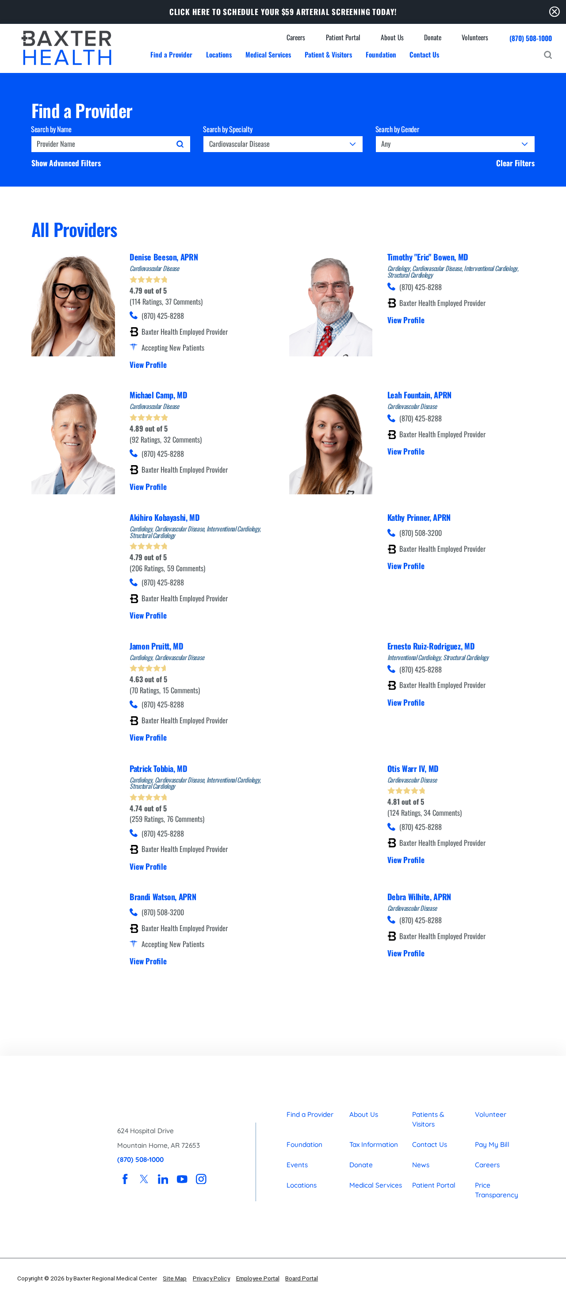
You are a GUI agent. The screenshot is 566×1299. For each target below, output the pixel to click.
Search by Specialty (227, 129)
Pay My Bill (492, 1144)
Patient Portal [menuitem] (343, 37)
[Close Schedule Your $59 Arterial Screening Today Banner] (554, 11)
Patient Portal (433, 1185)
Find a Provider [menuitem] (171, 54)
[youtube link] (182, 1179)
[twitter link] (144, 1179)
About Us (363, 1114)
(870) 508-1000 (530, 38)
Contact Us (429, 1144)
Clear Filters (515, 163)
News (420, 1165)
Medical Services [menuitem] (268, 54)
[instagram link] (201, 1179)
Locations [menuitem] (219, 54)
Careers (487, 1165)
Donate (361, 1165)
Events (297, 1165)
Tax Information (373, 1144)
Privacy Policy (211, 1278)
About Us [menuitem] (392, 37)
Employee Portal (257, 1278)
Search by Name (51, 129)
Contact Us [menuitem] (424, 54)
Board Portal (301, 1278)
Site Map (175, 1278)
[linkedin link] (163, 1179)
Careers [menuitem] (296, 37)
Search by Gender (397, 129)
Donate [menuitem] (432, 37)
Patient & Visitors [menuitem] (328, 54)
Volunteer (490, 1114)
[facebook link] (125, 1179)
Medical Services (375, 1185)
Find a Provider (310, 1114)
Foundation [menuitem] (381, 54)
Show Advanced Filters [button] (66, 162)
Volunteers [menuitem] (475, 37)
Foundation (304, 1144)
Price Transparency (496, 1190)
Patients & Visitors (428, 1119)
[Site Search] (548, 55)
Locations (302, 1185)
